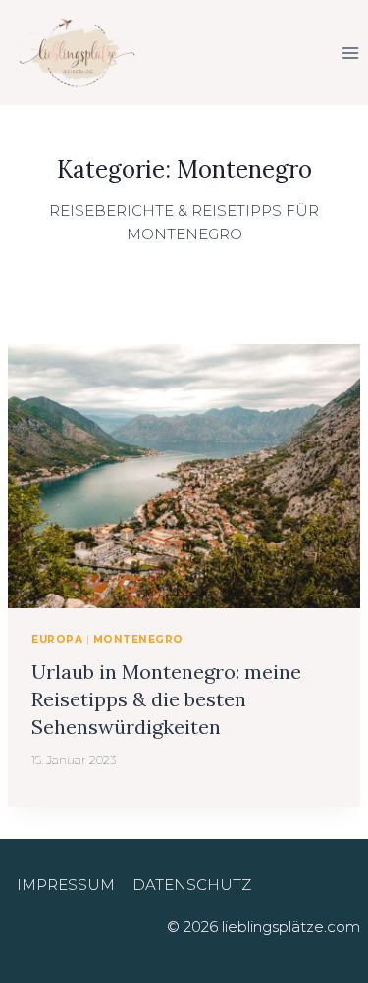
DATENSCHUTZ (191, 884)
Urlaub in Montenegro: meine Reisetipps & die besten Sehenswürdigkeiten (166, 699)
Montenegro (138, 639)
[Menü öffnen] (350, 52)
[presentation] (184, 476)
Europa (56, 639)
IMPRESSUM (66, 884)
